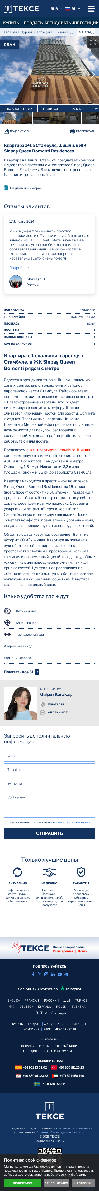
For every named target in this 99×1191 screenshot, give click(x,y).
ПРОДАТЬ (33, 22)
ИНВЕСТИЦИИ (85, 22)
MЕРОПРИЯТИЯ (65, 1029)
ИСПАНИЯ (28, 1045)
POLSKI (61, 1007)
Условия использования (73, 1128)
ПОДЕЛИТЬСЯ (19, 131)
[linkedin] (53, 974)
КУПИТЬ (11, 22)
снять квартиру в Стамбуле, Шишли (58, 450)
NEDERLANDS (43, 1013)
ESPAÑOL (45, 1007)
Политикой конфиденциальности (60, 1132)
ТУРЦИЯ (44, 1045)
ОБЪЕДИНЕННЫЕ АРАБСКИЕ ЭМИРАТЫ (49, 1051)
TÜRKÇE (81, 1000)
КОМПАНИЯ (31, 1029)
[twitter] (39, 974)
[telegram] (66, 974)
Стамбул (43, 32)
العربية (67, 1000)
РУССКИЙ (51, 1000)
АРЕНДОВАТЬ (57, 22)
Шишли (60, 32)
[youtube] (59, 974)
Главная (10, 32)
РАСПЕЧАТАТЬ (85, 131)
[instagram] (46, 974)
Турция (26, 32)
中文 (12, 1007)
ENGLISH (13, 1000)
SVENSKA (79, 1007)
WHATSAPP (56, 704)
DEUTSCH (27, 1007)
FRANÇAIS (32, 1000)
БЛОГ (47, 1029)
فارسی (62, 1013)
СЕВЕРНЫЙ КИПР (65, 1045)
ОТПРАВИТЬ (49, 833)
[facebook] (33, 974)
